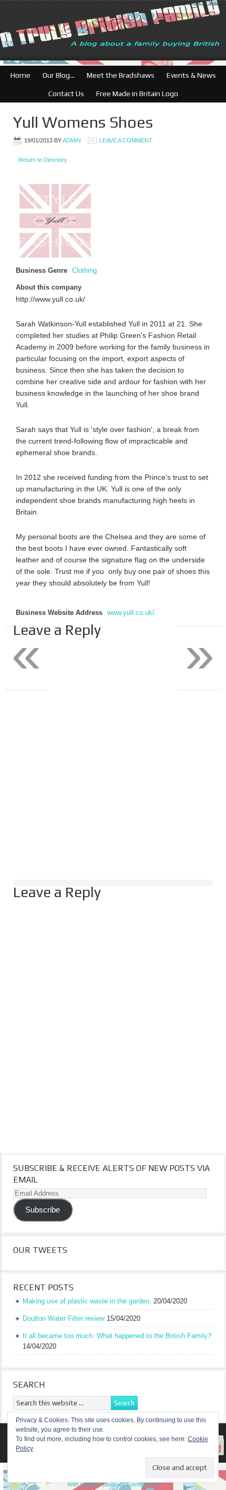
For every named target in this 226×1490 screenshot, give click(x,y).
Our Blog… (56, 75)
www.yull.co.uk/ (131, 612)
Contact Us (63, 93)
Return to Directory (42, 160)
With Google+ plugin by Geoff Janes (113, 1484)
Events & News (188, 75)
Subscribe (42, 1210)
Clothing (84, 270)
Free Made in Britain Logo (134, 93)
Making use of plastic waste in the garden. (87, 1301)
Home (20, 75)
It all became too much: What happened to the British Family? (117, 1336)
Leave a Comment (125, 140)
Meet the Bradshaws (121, 75)
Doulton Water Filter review (64, 1318)
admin (72, 140)
